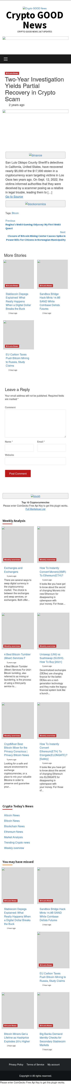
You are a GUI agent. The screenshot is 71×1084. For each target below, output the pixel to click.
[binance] (35, 155)
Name (9, 441)
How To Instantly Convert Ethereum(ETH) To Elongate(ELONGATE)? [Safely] (53, 751)
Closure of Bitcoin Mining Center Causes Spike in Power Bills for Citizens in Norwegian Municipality (36, 235)
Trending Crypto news (17, 842)
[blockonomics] (35, 203)
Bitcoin (15, 213)
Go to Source (14, 196)
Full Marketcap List (35, 509)
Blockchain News (14, 826)
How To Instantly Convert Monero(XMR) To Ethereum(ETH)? (53, 571)
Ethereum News (13, 832)
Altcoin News (12, 815)
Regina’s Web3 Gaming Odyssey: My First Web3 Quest (33, 224)
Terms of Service (35, 1064)
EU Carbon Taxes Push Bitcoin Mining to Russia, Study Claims (17, 359)
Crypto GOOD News (34, 20)
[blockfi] (35, 495)
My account (54, 1064)
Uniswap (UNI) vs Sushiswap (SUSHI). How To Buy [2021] (52, 658)
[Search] (65, 59)
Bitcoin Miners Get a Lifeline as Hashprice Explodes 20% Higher (17, 1037)
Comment (10, 407)
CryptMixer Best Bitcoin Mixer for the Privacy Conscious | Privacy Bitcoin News (16, 749)
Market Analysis (13, 837)
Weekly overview (12, 559)
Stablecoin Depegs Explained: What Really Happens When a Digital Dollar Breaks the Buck (18, 301)
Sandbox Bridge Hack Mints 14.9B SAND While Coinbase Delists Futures (50, 301)
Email (41, 441)
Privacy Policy (16, 1064)
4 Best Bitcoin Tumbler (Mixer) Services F (17, 656)
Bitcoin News (12, 73)
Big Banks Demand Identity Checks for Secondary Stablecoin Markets (53, 1039)
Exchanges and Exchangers (13, 569)
